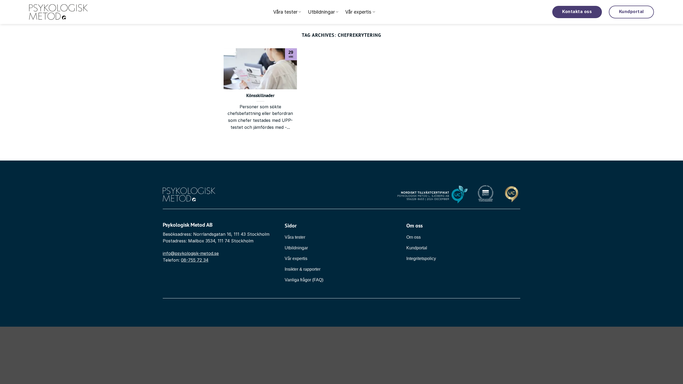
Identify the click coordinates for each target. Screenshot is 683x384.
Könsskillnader (260, 95)
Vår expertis (358, 12)
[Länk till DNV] (485, 195)
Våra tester (285, 12)
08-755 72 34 (194, 260)
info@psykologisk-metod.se (191, 253)
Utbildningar (321, 12)
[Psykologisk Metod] (58, 12)
